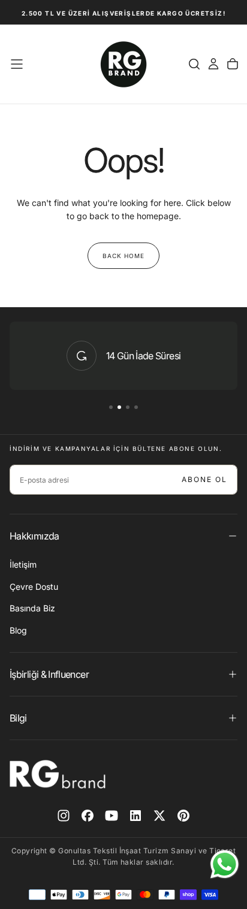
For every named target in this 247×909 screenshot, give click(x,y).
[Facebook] (87, 815)
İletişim (23, 564)
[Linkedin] (135, 815)
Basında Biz (32, 608)
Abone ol (204, 479)
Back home (123, 255)
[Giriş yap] (213, 64)
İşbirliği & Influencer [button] (49, 674)
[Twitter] (159, 815)
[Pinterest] (183, 815)
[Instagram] (63, 815)
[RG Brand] (58, 774)
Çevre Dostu (34, 586)
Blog (18, 630)
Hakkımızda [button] (34, 536)
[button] (17, 64)
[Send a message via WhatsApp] (224, 864)
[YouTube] (111, 815)
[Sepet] (232, 64)
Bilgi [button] (18, 718)
